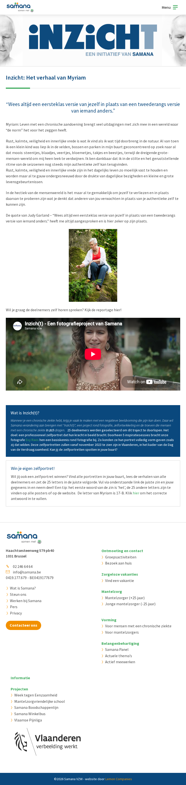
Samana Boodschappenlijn (36, 707)
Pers (13, 606)
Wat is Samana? (23, 588)
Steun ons (18, 594)
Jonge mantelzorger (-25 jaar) (130, 603)
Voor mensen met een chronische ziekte (138, 625)
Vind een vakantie (119, 580)
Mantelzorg (111, 591)
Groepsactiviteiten (120, 557)
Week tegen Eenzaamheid (35, 695)
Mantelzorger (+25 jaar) (125, 597)
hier (136, 493)
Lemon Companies (118, 779)
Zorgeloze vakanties (119, 574)
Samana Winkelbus (30, 713)
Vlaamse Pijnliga (28, 720)
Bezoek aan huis (118, 563)
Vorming (108, 619)
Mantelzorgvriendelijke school (39, 701)
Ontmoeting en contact (122, 550)
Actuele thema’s (118, 655)
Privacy (16, 613)
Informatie (20, 677)
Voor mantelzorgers (122, 632)
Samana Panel (117, 649)
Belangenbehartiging (120, 643)
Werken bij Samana (25, 600)
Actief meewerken (120, 661)
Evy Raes (32, 440)
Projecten (19, 689)
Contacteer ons (23, 625)
